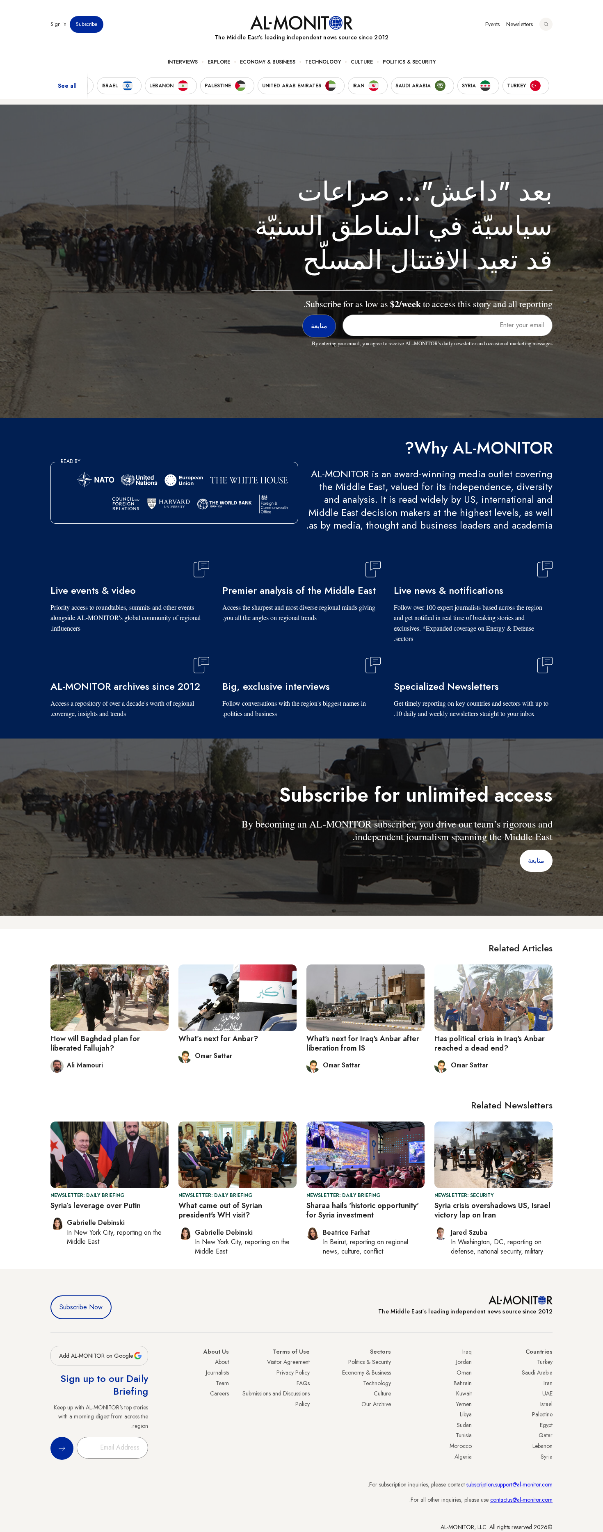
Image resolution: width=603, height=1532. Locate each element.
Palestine (542, 1414)
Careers (219, 1393)
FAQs (303, 1383)
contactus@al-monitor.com (521, 1500)
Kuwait (464, 1393)
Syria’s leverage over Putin (95, 1205)
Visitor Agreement (288, 1362)
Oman (464, 1372)
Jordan (464, 1362)
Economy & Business (267, 61)
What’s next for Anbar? (218, 1038)
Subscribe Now (81, 1307)
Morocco (461, 1446)
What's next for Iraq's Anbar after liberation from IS (362, 1043)
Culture (362, 61)
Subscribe (86, 24)
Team (222, 1383)
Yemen (464, 1404)
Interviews (183, 61)
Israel (546, 1404)
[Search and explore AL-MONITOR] (546, 24)
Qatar (546, 1435)
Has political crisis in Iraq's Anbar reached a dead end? (489, 1043)
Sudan (464, 1425)
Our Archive (376, 1404)
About (222, 1362)
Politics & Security (409, 61)
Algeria (463, 1456)
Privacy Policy (293, 1372)
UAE (547, 1393)
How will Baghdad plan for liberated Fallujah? (95, 1043)
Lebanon (542, 1446)
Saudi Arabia (537, 1372)
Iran (548, 1383)
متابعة (536, 860)
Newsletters (519, 24)
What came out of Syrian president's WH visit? (220, 1210)
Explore (219, 61)
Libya (466, 1414)
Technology (323, 61)
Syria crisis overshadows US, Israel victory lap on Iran (492, 1210)
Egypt (546, 1425)
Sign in (58, 24)
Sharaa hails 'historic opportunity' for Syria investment (362, 1210)
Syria (547, 1456)
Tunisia (464, 1435)
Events (492, 24)
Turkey (545, 1362)
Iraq (467, 1351)
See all (67, 86)
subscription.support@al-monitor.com (509, 1484)
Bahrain (463, 1383)
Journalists (217, 1372)
